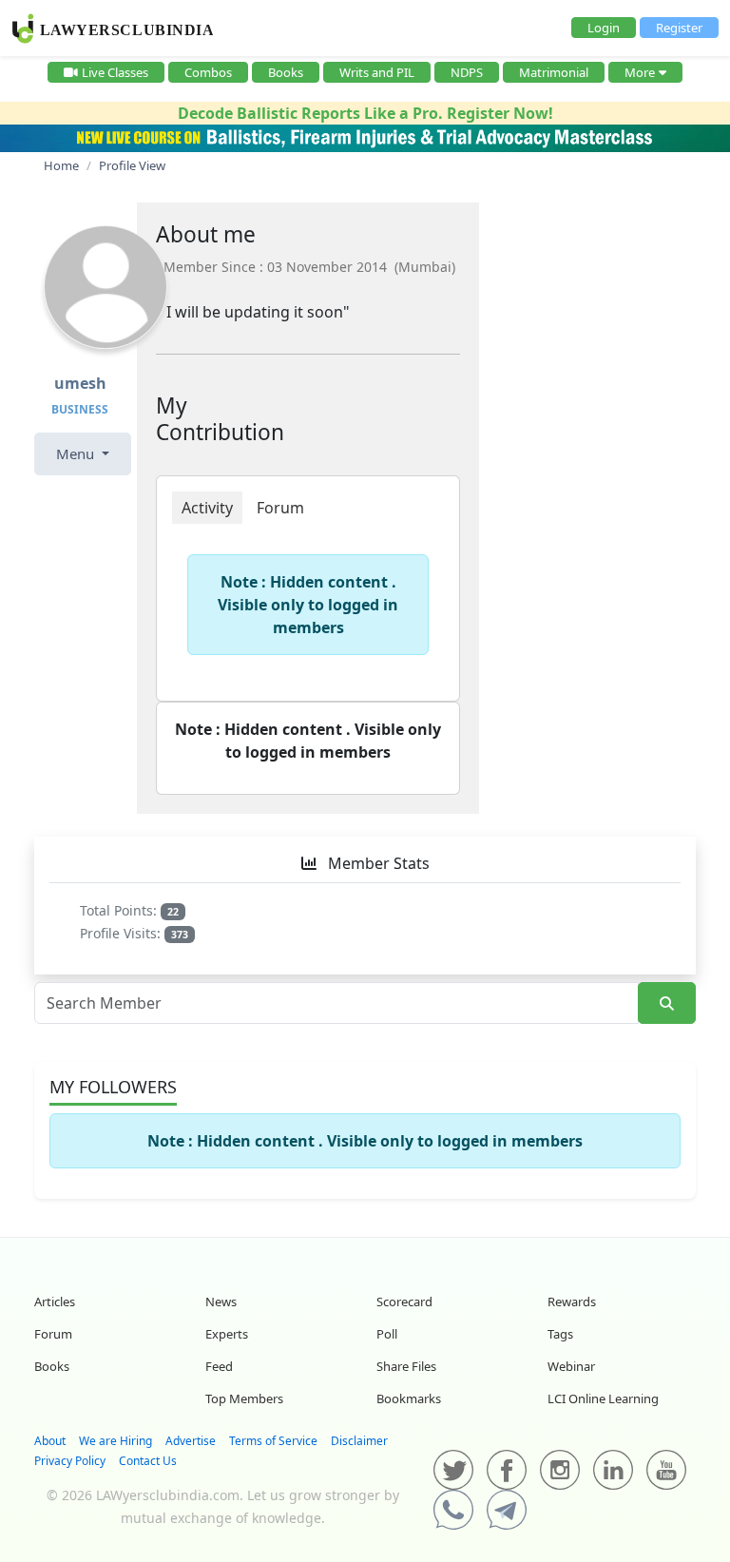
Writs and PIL (376, 72)
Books (285, 72)
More (639, 72)
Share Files (406, 1366)
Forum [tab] (280, 507)
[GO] (667, 1003)
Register (679, 27)
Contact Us (148, 1461)
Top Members (244, 1398)
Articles (54, 1301)
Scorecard (404, 1301)
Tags (560, 1333)
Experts (226, 1333)
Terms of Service (273, 1441)
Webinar (571, 1366)
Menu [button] (77, 453)
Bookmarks (408, 1398)
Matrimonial (553, 72)
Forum (53, 1333)
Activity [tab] (207, 507)
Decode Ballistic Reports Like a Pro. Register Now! (365, 113)
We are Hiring (115, 1441)
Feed (219, 1366)
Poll (386, 1333)
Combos (208, 72)
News (221, 1301)
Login (603, 27)
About (50, 1441)
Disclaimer (359, 1441)
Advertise (190, 1441)
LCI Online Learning (603, 1398)
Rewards (572, 1301)
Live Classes (115, 72)
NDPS (467, 72)
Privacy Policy (70, 1461)
